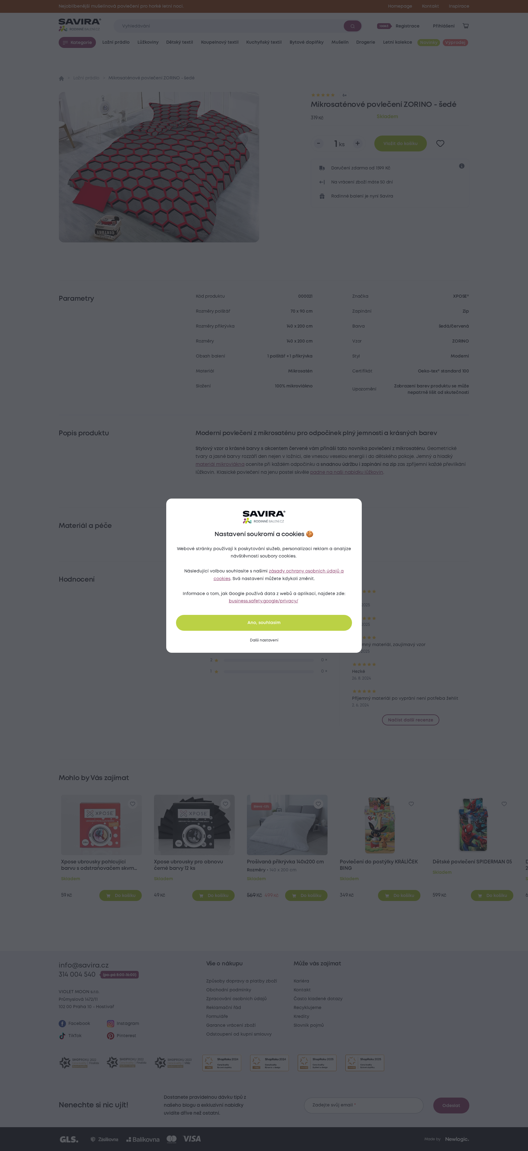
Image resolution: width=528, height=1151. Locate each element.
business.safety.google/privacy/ (263, 601)
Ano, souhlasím (264, 623)
